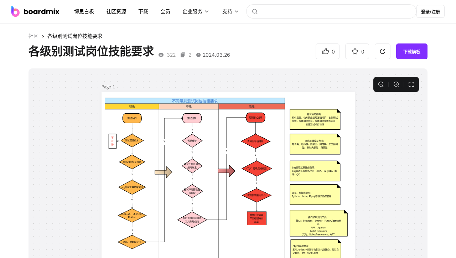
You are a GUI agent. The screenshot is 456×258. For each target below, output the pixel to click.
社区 (33, 36)
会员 (165, 11)
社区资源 (116, 11)
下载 (143, 11)
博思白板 (84, 11)
